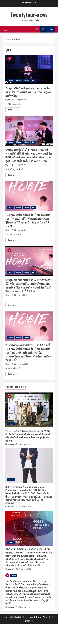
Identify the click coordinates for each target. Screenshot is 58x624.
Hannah (10, 444)
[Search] (37, 29)
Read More (14, 110)
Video (51, 29)
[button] (5, 29)
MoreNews (43, 617)
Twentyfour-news (29, 14)
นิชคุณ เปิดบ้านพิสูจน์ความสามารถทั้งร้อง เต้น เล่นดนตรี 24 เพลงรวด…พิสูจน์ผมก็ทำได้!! (29, 69)
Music (18, 81)
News (26, 81)
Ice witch (11, 506)
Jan (8, 99)
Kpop (11, 81)
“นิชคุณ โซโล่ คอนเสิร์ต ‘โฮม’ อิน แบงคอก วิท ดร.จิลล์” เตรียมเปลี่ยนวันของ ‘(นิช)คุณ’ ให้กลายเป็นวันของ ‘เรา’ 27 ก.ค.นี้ (29, 196)
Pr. (33, 81)
